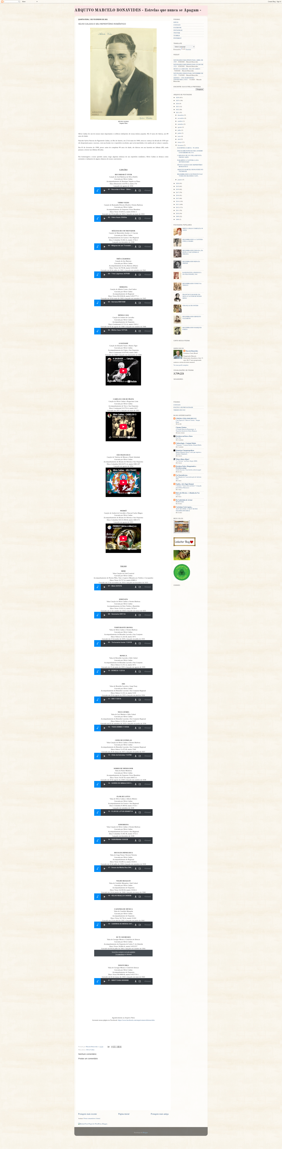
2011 (177, 210)
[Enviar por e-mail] (112, 1047)
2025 (177, 100)
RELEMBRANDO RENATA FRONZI (191, 262)
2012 (177, 207)
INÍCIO (175, 22)
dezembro (181, 115)
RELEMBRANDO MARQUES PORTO (192, 328)
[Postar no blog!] (114, 1047)
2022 (177, 109)
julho (179, 130)
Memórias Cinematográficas (185, 450)
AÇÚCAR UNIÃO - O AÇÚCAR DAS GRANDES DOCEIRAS (187, 510)
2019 (177, 186)
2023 (177, 106)
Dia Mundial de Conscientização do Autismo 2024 (188, 478)
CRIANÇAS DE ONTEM (190, 305)
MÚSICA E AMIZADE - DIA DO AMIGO (186, 69)
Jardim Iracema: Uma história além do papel (188, 470)
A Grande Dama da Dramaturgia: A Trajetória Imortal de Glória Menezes (186, 430)
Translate (188, 49)
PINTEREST (177, 38)
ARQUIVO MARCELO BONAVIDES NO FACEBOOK (190, 170)
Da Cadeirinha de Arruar (184, 500)
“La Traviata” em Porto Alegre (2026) (186, 461)
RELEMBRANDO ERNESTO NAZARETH (192, 317)
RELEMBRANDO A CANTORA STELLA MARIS (193, 240)
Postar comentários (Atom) (92, 1118)
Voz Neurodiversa (181, 475)
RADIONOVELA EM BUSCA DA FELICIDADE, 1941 (192, 273)
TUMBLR (176, 35)
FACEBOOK (177, 28)
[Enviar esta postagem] (108, 1047)
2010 (177, 213)
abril (179, 139)
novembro (181, 118)
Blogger (145, 1132)
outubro (180, 121)
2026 (177, 97)
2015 (177, 198)
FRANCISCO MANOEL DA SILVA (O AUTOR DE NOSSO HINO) (192, 296)
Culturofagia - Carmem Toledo (186, 443)
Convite (178, 495)
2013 (177, 204)
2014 (177, 201)
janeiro (180, 180)
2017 (177, 192)
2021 (177, 112)
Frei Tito (178, 438)
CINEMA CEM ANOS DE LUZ (186, 418)
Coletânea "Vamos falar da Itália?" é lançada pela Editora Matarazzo (188, 487)
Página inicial (123, 1113)
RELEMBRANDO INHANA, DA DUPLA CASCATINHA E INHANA (193, 252)
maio (179, 136)
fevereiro (181, 145)
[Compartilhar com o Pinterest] (120, 1047)
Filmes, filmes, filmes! (182, 459)
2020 (177, 183)
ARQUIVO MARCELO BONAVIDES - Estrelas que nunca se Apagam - (137, 10)
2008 (177, 219)
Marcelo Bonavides (192, 351)
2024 (177, 104)
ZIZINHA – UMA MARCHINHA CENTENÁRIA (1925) (183, 78)
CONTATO (176, 25)
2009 (177, 216)
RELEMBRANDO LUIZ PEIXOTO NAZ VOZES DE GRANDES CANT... (189, 175)
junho (180, 133)
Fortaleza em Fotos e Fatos (184, 436)
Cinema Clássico (181, 427)
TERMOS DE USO (179, 410)
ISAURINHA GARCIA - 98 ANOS (188, 148)
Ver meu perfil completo (180, 365)
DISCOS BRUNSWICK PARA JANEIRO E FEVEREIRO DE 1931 (190, 152)
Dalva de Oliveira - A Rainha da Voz (187, 493)
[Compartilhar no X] (116, 1047)
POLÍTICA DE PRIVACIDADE (183, 407)
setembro (181, 124)
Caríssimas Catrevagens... (184, 507)
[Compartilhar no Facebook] (118, 1047)
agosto (180, 127)
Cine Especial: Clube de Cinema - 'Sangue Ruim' (188, 421)
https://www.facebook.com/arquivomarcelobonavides (136, 1020)
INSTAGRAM (177, 30)
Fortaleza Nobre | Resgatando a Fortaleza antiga (186, 467)
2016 (177, 195)
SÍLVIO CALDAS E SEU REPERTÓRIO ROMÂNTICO (189, 165)
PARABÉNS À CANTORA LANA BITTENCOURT (188, 161)
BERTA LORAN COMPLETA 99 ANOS (193, 229)
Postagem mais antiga (160, 1113)
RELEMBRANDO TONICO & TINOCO (192, 284)
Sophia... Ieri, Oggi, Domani (185, 484)
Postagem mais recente (87, 1113)
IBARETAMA (180, 502)
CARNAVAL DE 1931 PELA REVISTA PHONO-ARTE (189, 156)
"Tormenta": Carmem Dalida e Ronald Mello (188, 445)
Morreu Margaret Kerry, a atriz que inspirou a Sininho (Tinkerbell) (188, 453)
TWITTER (176, 33)
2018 (177, 189)
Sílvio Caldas (90, 1050)
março (180, 142)
